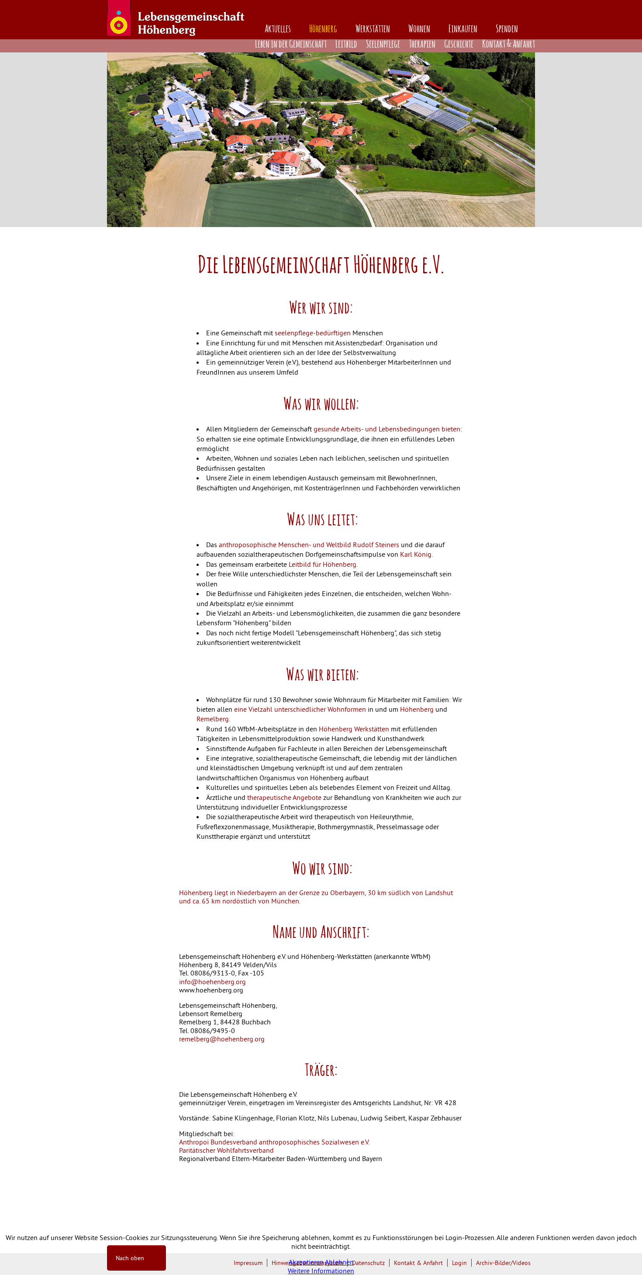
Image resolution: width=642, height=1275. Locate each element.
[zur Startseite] (175, 33)
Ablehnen (339, 1262)
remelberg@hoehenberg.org (222, 1038)
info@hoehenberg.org (212, 981)
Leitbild (346, 44)
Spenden (507, 29)
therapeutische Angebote (283, 797)
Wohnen (419, 29)
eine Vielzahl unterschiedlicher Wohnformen (300, 709)
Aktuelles (278, 29)
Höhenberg (323, 29)
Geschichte (458, 44)
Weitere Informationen (321, 1270)
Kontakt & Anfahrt (508, 44)
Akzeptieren (306, 1262)
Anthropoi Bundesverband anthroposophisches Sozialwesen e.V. (274, 1141)
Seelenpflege (383, 44)
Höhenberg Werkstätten (354, 728)
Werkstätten (373, 29)
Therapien (422, 44)
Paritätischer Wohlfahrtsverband (226, 1150)
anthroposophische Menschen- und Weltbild (285, 544)
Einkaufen (463, 29)
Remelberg (213, 718)
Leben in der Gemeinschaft (291, 44)
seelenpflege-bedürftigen (312, 332)
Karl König (415, 554)
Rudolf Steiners (376, 544)
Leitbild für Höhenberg (321, 564)
